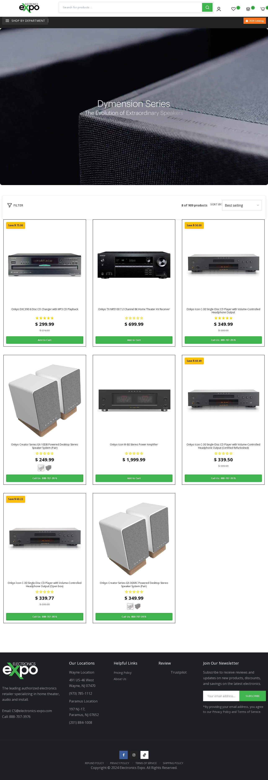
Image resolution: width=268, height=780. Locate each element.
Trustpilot (179, 672)
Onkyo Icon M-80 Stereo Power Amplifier (134, 444)
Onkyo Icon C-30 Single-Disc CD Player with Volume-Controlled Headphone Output (223, 311)
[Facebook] (123, 755)
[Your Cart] (263, 9)
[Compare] (248, 9)
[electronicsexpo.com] (29, 12)
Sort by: (216, 204)
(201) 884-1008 (80, 722)
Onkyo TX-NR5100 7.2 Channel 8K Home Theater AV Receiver (134, 309)
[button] (45, 318)
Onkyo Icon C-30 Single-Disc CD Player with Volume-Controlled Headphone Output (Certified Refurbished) (223, 446)
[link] (259, 749)
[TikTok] (144, 755)
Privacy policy (119, 763)
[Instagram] (134, 755)
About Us (120, 679)
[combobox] (130, 7)
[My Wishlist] (233, 9)
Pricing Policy (122, 673)
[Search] (207, 7)
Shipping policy (173, 763)
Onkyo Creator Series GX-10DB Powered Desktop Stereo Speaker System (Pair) (44, 446)
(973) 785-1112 (81, 693)
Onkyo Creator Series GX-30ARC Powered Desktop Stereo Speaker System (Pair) (134, 584)
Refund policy (94, 763)
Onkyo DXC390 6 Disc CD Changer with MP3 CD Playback (44, 309)
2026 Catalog (256, 20)
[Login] (219, 9)
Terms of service (146, 763)
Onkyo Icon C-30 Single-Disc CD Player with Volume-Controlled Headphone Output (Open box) (44, 584)
